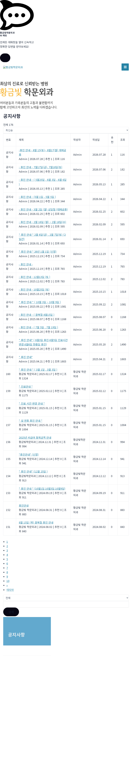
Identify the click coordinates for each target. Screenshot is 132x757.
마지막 (10, 590)
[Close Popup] (5, 57)
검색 (11, 612)
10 (7, 581)
